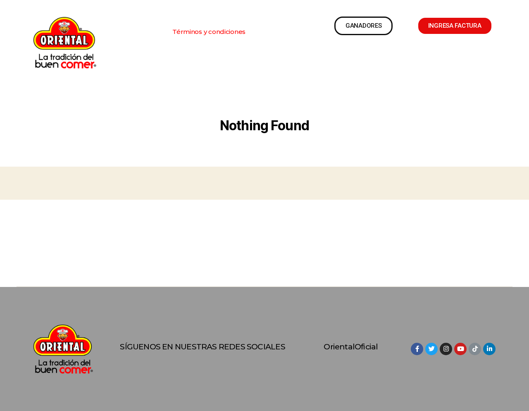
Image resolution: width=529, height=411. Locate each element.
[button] (208, 32)
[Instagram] (446, 349)
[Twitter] (431, 349)
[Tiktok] (475, 349)
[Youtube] (460, 349)
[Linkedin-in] (489, 349)
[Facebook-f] (417, 349)
